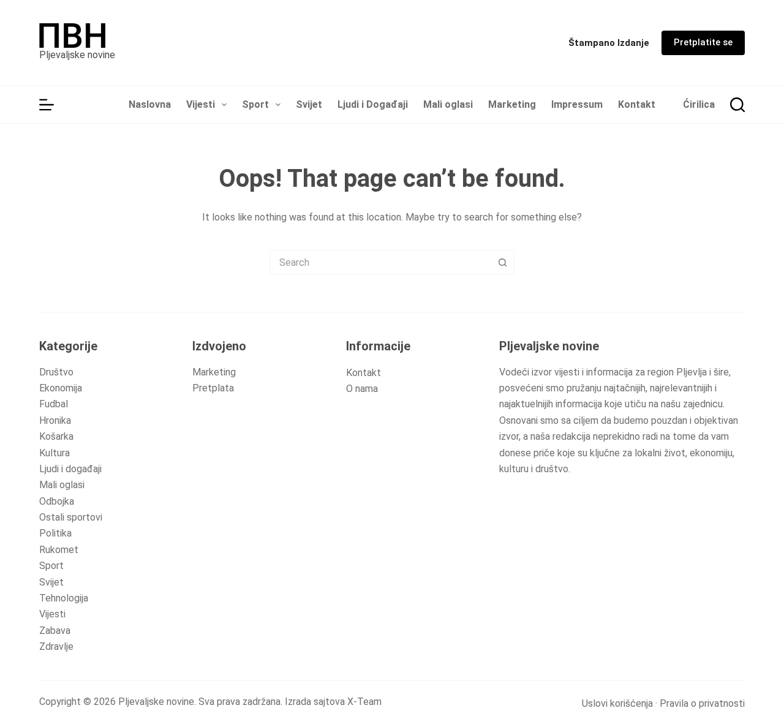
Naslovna (150, 104)
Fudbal (53, 404)
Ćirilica (699, 104)
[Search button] (502, 262)
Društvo (56, 372)
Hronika (55, 420)
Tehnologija (63, 598)
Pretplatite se (703, 42)
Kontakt (636, 104)
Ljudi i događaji (70, 469)
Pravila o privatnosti (702, 703)
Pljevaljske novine (77, 55)
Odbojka (56, 501)
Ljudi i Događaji (372, 104)
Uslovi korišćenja (617, 703)
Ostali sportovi (70, 517)
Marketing (512, 104)
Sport (255, 104)
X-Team (364, 701)
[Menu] (46, 104)
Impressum (577, 104)
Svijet (309, 104)
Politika (55, 533)
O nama (362, 388)
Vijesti (200, 104)
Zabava (54, 630)
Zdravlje (56, 646)
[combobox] (380, 262)
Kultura (54, 453)
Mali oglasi (448, 104)
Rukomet (58, 550)
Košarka (56, 436)
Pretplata (213, 388)
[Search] (737, 104)
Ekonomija (60, 388)
